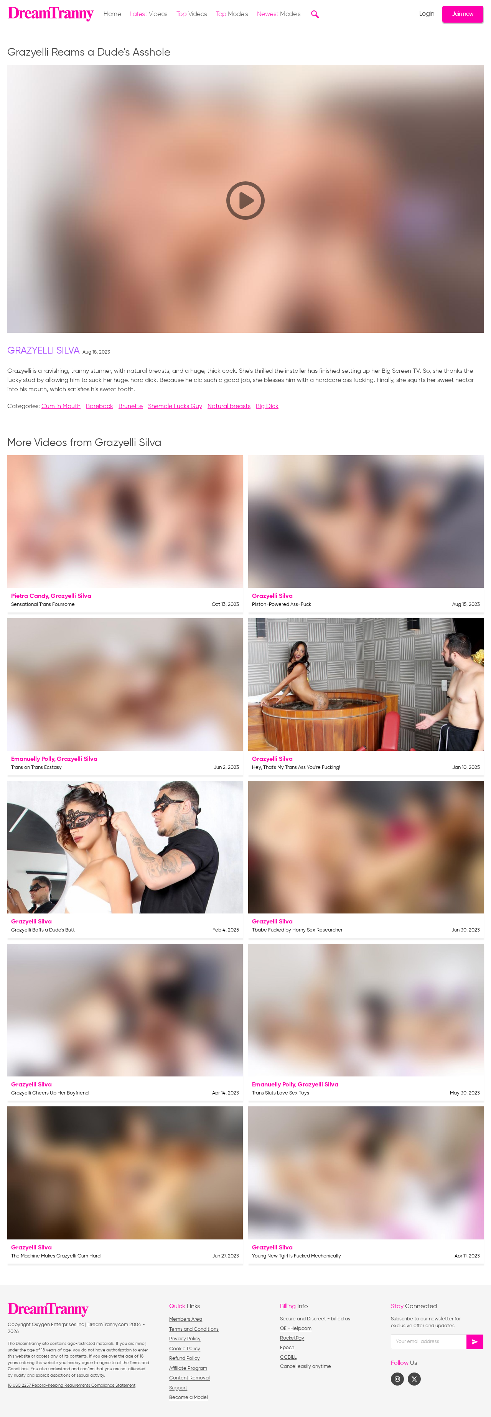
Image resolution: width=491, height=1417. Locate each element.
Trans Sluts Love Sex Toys (280, 1093)
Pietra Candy (29, 596)
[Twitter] (414, 1379)
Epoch (287, 1347)
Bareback (99, 406)
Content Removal (189, 1378)
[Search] (314, 14)
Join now (462, 14)
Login (427, 14)
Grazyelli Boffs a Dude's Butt (43, 930)
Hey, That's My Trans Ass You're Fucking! (296, 767)
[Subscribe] (474, 1342)
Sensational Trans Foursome (43, 604)
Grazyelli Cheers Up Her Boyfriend (50, 1093)
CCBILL (288, 1357)
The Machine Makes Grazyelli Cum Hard (56, 1256)
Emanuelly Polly (32, 759)
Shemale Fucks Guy (175, 406)
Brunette (131, 406)
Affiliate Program (188, 1368)
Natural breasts (229, 406)
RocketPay (292, 1338)
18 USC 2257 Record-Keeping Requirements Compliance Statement (71, 1385)
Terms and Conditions (194, 1329)
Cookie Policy (184, 1348)
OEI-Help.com (295, 1328)
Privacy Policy (185, 1338)
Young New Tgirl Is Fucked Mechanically (296, 1256)
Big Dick (267, 406)
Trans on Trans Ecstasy (36, 767)
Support (178, 1388)
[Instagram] (397, 1379)
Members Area (185, 1319)
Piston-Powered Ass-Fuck (281, 604)
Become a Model (188, 1397)
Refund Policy (184, 1358)
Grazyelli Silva (43, 351)
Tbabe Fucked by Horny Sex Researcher (297, 930)
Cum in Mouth (61, 406)
